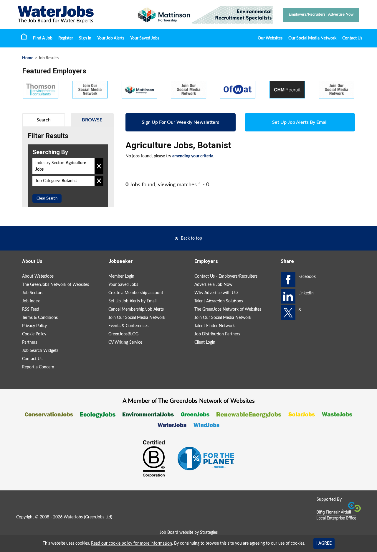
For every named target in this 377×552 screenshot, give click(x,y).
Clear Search (47, 198)
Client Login (204, 342)
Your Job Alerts (110, 38)
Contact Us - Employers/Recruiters (225, 276)
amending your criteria (192, 156)
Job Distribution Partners (217, 334)
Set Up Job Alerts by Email (132, 301)
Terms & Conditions (40, 318)
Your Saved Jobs (144, 38)
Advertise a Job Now (213, 285)
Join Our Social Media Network (136, 318)
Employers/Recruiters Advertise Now (321, 15)
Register (65, 38)
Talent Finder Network (214, 326)
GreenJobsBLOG (123, 334)
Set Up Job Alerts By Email (300, 122)
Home (24, 36)
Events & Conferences (128, 326)
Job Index (31, 301)
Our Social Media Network (312, 38)
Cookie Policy (34, 334)
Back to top (191, 238)
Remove (99, 166)
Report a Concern (38, 367)
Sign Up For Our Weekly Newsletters (180, 122)
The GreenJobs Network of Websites (55, 285)
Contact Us (352, 38)
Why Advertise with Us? (216, 293)
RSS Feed (30, 309)
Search (44, 120)
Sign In (85, 38)
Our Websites (270, 38)
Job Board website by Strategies (189, 532)
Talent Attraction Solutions (218, 301)
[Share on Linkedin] (288, 296)
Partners (29, 342)
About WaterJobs (38, 276)
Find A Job (42, 38)
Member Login (121, 276)
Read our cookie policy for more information (131, 543)
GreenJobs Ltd (98, 517)
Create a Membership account (135, 293)
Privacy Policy (34, 326)
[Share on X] (288, 312)
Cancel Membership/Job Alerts (136, 309)
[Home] (71, 14)
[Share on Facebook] (288, 279)
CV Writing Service (125, 342)
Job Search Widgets (40, 351)
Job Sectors (32, 293)
